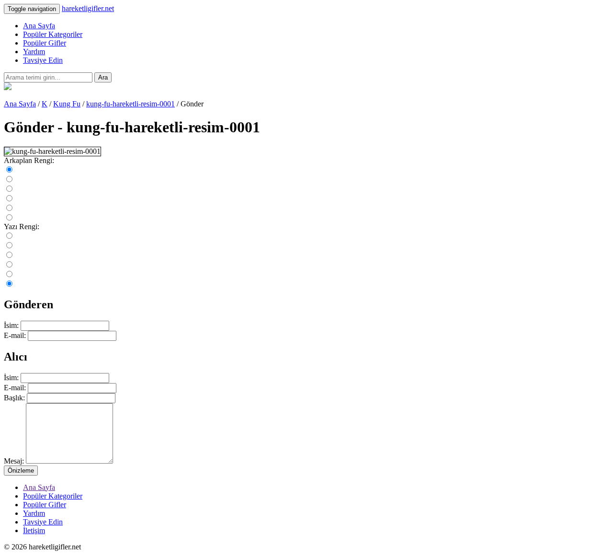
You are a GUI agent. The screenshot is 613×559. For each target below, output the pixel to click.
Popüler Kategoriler (52, 34)
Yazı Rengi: (21, 226)
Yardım (34, 51)
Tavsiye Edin (43, 60)
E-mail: (15, 335)
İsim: (11, 325)
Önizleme (21, 470)
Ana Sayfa (39, 26)
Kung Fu (66, 104)
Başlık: (14, 398)
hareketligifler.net (88, 8)
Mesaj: (14, 461)
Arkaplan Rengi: (29, 160)
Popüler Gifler (44, 43)
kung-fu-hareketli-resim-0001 (130, 104)
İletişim (34, 530)
